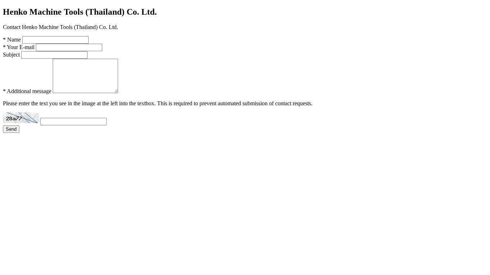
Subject (11, 55)
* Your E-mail (18, 47)
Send (11, 129)
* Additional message (27, 91)
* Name (12, 40)
